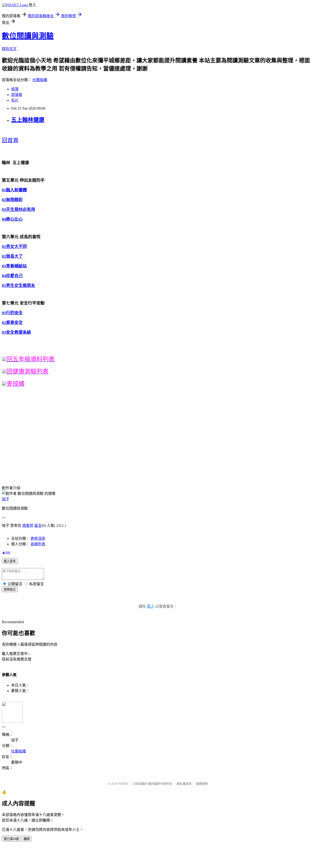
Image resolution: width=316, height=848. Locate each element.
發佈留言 (10, 589)
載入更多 (10, 561)
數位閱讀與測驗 (28, 36)
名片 (15, 100)
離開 (27, 839)
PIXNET (123, 783)
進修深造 (38, 538)
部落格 (16, 95)
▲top (6, 552)
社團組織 (39, 80)
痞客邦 (27, 525)
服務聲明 (202, 783)
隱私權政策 (184, 783)
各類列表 (38, 544)
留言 (38, 525)
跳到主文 (9, 49)
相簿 (15, 89)
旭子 (5, 499)
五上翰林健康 (27, 120)
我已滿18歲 (11, 839)
